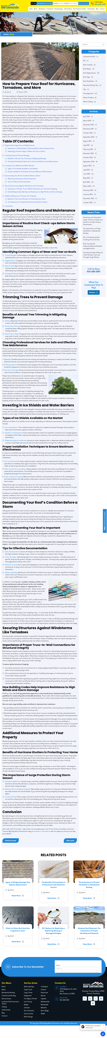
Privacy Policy (94, 991)
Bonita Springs (29, 987)
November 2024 (88, 129)
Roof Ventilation (88, 81)
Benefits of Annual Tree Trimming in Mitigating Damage (27, 159)
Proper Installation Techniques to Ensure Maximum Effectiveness (30, 172)
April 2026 (86, 117)
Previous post (10, 841)
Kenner (43, 996)
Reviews (92, 292)
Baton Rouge (28, 1017)
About (35, 9)
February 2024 (88, 149)
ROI (84, 61)
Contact (102, 9)
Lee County (28, 1002)
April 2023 (86, 182)
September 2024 (88, 137)
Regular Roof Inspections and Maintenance (20, 145)
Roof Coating (87, 65)
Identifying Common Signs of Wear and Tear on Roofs (26, 151)
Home (31, 9)
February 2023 (88, 190)
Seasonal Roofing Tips (90, 85)
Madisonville (45, 1002)
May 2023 (86, 178)
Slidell (43, 1014)
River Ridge (45, 1011)
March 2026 (87, 121)
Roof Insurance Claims (79, 9)
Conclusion (9, 206)
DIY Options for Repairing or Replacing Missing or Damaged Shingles (53, 930)
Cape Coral (28, 990)
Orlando (27, 1008)
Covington (44, 987)
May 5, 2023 (23, 92)
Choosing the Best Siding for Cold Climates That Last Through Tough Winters (93, 255)
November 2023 (88, 153)
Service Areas (68, 9)
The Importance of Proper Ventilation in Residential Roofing (92, 231)
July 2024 (86, 145)
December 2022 (88, 198)
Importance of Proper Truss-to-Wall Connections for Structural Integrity (32, 189)
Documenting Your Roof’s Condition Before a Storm (22, 176)
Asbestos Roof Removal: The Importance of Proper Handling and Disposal (89, 930)
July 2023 (86, 170)
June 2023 (86, 174)
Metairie (44, 1008)
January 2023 (88, 194)
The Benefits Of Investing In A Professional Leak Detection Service (53, 884)
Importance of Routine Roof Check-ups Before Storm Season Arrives (31, 148)
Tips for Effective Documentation (19, 182)
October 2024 (88, 133)
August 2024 (87, 141)
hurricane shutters (63, 744)
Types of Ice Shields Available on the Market (23, 169)
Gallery (4, 1007)
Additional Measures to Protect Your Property (20, 196)
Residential (42, 9)
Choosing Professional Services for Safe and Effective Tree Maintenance (33, 162)
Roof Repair (87, 69)
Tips (84, 89)
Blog (97, 9)
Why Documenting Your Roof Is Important (22, 179)
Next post (70, 841)
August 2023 (87, 166)
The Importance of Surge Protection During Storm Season (27, 202)
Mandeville (44, 1005)
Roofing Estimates (105, 521)
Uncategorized (88, 93)
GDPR (102, 991)
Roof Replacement (89, 73)
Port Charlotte (29, 1011)
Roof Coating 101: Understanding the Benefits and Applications (92, 246)
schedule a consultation (42, 831)
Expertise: (7, 359)
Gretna (43, 990)
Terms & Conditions (93, 994)
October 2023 (88, 158)
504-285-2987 (100, 4)
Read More (16, 896)
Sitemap (85, 991)
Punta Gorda (28, 1014)
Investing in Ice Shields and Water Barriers (19, 166)
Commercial (50, 9)
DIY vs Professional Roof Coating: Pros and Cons (91, 238)
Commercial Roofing (9, 996)
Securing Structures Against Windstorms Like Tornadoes (24, 186)
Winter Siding (88, 102)
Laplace (43, 999)
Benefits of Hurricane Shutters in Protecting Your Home (27, 199)
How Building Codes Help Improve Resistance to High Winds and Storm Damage (35, 192)
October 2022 (88, 203)
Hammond (44, 993)
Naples (26, 1005)
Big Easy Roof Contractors (18, 831)
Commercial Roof (89, 57)
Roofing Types (59, 9)
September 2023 (88, 162)
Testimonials (90, 9)
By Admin (8, 92)
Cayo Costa (28, 993)
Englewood (27, 996)
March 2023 (87, 186)
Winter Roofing (88, 98)
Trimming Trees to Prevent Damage (17, 155)
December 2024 (88, 125)
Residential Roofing (8, 993)
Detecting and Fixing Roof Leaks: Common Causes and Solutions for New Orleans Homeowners (93, 220)
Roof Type (86, 77)
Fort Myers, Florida (30, 999)
